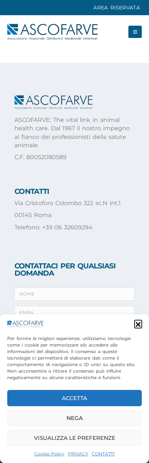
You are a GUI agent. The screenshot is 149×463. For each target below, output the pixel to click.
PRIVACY (78, 453)
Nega (75, 418)
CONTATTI (103, 453)
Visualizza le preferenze (74, 437)
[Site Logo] (52, 31)
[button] (138, 323)
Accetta (74, 398)
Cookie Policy (49, 453)
